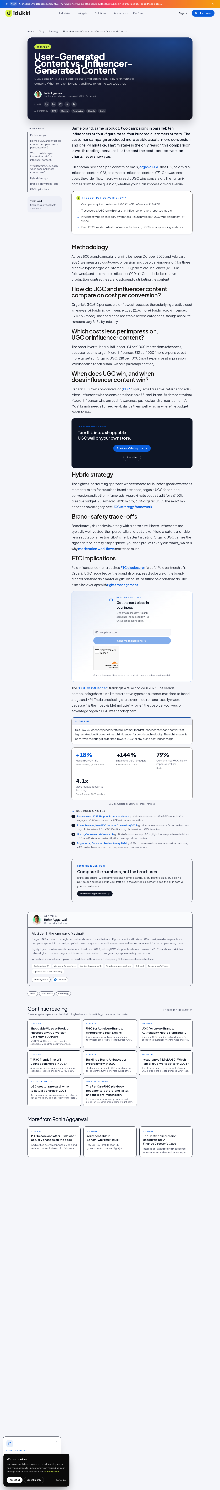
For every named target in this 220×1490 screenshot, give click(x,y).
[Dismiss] (56, 1441)
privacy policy (51, 1471)
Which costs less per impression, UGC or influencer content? (41, 157)
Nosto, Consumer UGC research (95, 834)
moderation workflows (96, 549)
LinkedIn (60, 979)
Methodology (38, 135)
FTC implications (39, 189)
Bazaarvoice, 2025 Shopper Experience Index (103, 816)
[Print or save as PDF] (74, 104)
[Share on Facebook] (67, 104)
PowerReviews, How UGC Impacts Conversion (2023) (107, 825)
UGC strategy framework (132, 507)
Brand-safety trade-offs (44, 183)
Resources (120, 13)
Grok (102, 111)
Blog (41, 31)
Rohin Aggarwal (55, 919)
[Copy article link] (46, 104)
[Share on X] (60, 104)
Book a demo (203, 13)
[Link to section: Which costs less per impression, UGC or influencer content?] (68, 334)
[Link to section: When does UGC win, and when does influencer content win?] (68, 376)
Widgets (82, 13)
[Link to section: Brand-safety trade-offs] (68, 516)
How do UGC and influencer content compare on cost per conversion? (45, 144)
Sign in (183, 13)
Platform (138, 13)
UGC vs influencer (93, 688)
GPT (54, 111)
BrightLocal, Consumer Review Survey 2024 (102, 843)
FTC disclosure (132, 567)
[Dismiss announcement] (212, 3)
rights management (122, 585)
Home (31, 31)
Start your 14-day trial (130, 448)
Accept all (15, 1480)
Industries (64, 13)
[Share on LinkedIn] (53, 104)
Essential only (34, 1480)
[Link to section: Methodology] (68, 247)
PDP (126, 389)
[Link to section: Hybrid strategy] (68, 474)
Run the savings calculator (93, 893)
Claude (91, 111)
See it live (132, 457)
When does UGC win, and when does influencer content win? (44, 169)
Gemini (64, 111)
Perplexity (78, 111)
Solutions (100, 13)
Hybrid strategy (39, 177)
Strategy (53, 31)
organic (145, 167)
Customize (61, 1480)
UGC (156, 167)
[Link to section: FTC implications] (68, 558)
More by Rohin (41, 979)
